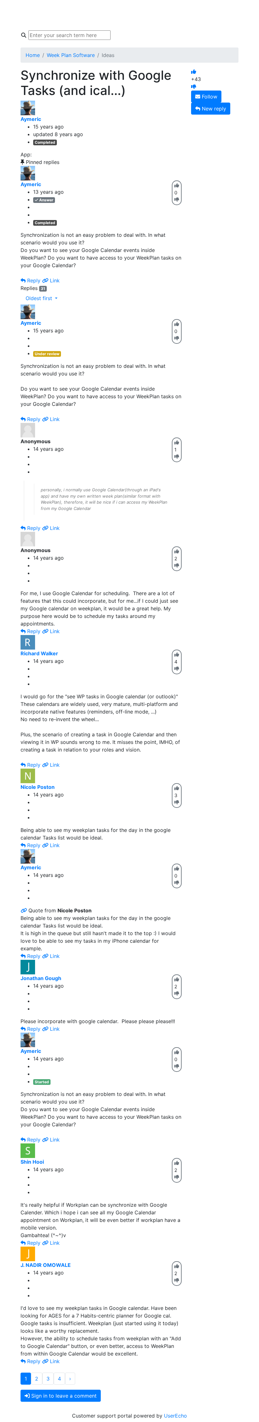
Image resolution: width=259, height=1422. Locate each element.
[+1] (176, 185)
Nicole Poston (38, 787)
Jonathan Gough (41, 978)
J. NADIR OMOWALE (46, 1265)
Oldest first (40, 298)
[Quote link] (24, 910)
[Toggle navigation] (24, 15)
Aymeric (31, 119)
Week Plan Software (71, 55)
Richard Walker (39, 653)
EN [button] (201, 9)
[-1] (176, 200)
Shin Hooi (32, 1162)
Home (33, 55)
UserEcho (175, 1416)
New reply (213, 108)
